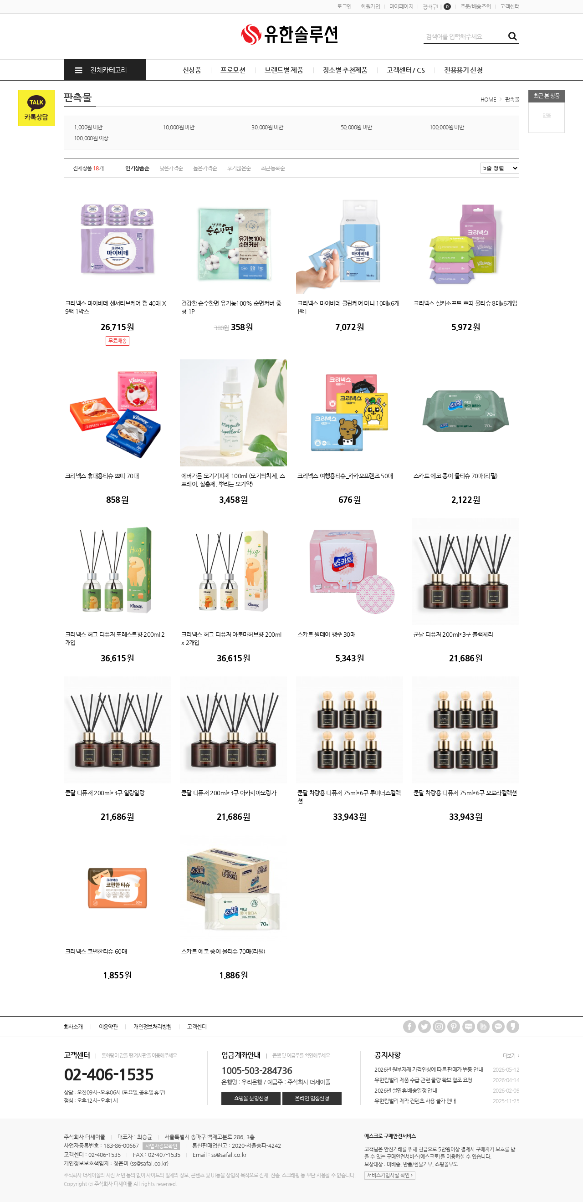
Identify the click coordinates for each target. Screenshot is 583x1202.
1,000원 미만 (88, 127)
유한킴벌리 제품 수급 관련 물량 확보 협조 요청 (423, 1080)
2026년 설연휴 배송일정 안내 (405, 1090)
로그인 (344, 6)
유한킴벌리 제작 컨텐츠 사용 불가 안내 (414, 1101)
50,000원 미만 (356, 127)
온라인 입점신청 (312, 1098)
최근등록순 (273, 168)
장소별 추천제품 (345, 70)
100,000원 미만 (447, 127)
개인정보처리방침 (152, 1026)
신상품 (192, 70)
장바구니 (436, 7)
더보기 (510, 1056)
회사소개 (73, 1026)
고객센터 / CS (405, 70)
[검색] (512, 36)
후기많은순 (239, 168)
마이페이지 (401, 6)
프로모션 (232, 70)
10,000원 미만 (178, 127)
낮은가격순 (171, 168)
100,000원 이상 (91, 138)
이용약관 (108, 1026)
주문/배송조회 (475, 6)
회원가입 (370, 6)
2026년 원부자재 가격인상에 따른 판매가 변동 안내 (428, 1069)
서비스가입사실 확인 (389, 1175)
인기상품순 (137, 168)
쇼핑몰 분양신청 (251, 1098)
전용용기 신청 (463, 70)
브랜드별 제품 (284, 70)
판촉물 (512, 99)
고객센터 (509, 6)
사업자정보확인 (161, 1146)
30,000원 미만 (267, 127)
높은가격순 (205, 168)
